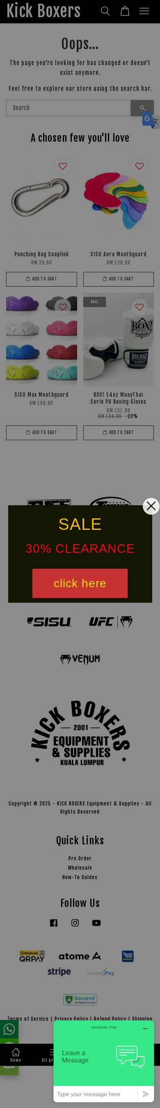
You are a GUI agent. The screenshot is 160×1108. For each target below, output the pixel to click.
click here (80, 583)
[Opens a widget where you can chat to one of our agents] (103, 1061)
